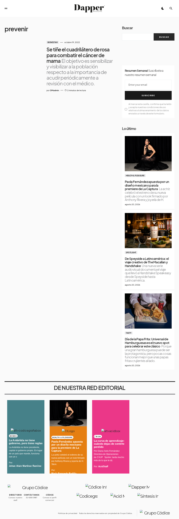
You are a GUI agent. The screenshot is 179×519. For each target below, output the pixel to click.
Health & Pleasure (135, 176)
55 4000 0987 (31, 497)
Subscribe (148, 95)
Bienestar (53, 42)
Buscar (127, 28)
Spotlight (131, 252)
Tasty (128, 333)
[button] (5, 8)
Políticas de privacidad (67, 513)
